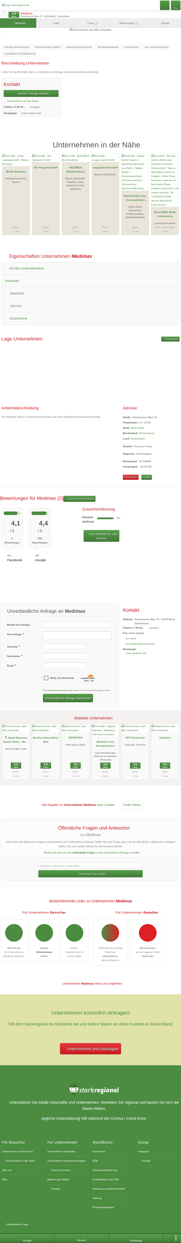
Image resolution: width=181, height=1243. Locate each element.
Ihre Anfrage (14, 634)
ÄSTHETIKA (76, 737)
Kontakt (147, 477)
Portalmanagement (103, 1207)
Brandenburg (146, 433)
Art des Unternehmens (26, 268)
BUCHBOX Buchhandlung (76, 169)
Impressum (99, 1151)
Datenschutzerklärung (59, 690)
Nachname (14, 656)
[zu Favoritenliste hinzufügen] (4, 32)
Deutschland (138, 438)
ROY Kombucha (135, 737)
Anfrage (165, 23)
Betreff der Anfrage (18, 624)
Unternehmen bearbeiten (61, 1151)
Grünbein (165, 737)
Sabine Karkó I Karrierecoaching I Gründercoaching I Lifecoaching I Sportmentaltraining (135, 198)
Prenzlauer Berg (142, 446)
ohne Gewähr (106, 805)
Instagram (143, 1151)
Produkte (12, 281)
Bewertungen (128, 23)
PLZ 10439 (145, 422)
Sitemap (97, 1198)
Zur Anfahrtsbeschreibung (139, 643)
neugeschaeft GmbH (105, 167)
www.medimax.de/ (31, 113)
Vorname (12, 646)
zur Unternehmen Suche (4, 15)
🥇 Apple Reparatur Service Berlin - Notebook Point (16, 740)
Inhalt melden (132, 805)
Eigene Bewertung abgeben (80, 499)
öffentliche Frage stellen (92, 873)
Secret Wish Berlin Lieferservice (165, 214)
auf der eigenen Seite (148, 952)
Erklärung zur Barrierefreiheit (109, 1188)
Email (10, 665)
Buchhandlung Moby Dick (46, 739)
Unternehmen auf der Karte (22, 101)
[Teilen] (167, 1238)
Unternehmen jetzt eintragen (92, 1049)
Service (15, 306)
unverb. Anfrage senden (33, 93)
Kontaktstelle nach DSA (106, 1179)
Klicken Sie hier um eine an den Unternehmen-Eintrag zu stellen (92, 852)
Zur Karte (130, 638)
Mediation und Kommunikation (105, 743)
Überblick (16, 293)
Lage (56, 23)
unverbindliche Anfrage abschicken (68, 698)
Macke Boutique (16, 171)
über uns (7, 1170)
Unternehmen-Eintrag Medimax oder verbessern (110, 954)
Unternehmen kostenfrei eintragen (66, 1160)
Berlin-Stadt (137, 427)
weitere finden (44, 952)
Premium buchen (61, 1170)
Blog (4, 1179)
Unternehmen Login (16, 1224)
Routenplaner (172, 339)
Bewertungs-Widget (58, 1179)
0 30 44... (19, 107)
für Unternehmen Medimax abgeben (14, 952)
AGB (95, 1160)
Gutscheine (18, 318)
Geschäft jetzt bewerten (102, 536)
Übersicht (19, 23)
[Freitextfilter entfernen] (165, 5)
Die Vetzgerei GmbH (46, 167)
